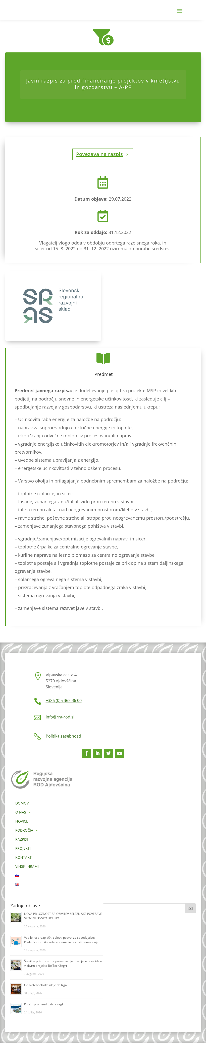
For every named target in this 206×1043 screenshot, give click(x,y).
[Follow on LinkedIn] (97, 753)
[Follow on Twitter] (108, 753)
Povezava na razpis (99, 154)
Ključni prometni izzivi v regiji (44, 1004)
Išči (190, 908)
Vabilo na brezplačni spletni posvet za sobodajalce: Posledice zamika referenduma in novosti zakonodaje (61, 939)
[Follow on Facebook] (86, 753)
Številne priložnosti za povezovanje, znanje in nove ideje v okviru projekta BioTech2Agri (63, 963)
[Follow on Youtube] (119, 753)
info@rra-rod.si (60, 717)
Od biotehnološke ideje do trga (45, 985)
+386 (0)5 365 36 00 (64, 700)
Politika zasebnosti (63, 736)
